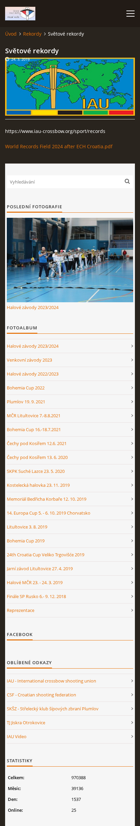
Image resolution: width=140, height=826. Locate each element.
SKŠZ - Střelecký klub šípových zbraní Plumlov (53, 709)
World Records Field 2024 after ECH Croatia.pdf (58, 146)
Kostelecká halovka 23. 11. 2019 (38, 485)
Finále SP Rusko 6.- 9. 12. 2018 (36, 596)
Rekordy (32, 34)
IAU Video (17, 736)
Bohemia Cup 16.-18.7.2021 (34, 429)
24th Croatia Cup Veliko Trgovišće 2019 (45, 555)
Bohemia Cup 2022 (26, 388)
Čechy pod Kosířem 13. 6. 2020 (37, 457)
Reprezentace (20, 610)
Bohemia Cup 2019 (26, 541)
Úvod (11, 34)
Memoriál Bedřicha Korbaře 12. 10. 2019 (46, 499)
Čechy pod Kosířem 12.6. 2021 (37, 443)
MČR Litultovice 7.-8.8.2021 (33, 415)
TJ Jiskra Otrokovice (26, 722)
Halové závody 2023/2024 (32, 307)
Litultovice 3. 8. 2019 (27, 527)
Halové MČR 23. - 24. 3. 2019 (35, 582)
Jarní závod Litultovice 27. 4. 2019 (40, 568)
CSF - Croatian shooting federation (41, 695)
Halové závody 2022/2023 (32, 374)
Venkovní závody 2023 (29, 360)
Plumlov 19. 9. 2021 (26, 402)
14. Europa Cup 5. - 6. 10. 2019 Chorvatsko (48, 513)
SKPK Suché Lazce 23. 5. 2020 (36, 471)
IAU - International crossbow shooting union (51, 681)
